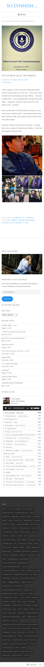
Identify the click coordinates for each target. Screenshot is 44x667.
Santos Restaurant (32, 613)
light (35, 574)
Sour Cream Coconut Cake (21, 628)
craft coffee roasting (8, 540)
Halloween (14, 555)
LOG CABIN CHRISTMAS (10, 364)
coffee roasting (24, 532)
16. (19, 460)
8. (19, 435)
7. (12, 432)
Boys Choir (18, 520)
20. (6, 472)
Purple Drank (6, 609)
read (14, 609)
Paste (19, 601)
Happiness (23, 555)
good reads (26, 551)
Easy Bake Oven (7, 543)
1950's (4, 509)
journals (38, 570)
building (11, 524)
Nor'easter (35, 597)
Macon (4, 582)
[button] (22, 155)
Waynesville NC (17, 655)
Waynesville (6, 655)
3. (10, 419)
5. (14, 425)
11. (14, 444)
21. (17, 476)
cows (25, 536)
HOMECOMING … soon (9, 325)
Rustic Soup (12, 613)
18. (19, 466)
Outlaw (13, 601)
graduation (23, 220)
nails (22, 597)
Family (14, 220)
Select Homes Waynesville (11, 616)
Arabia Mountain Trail (21, 512)
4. (10, 422)
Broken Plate (28, 520)
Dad (18, 540)
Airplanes (18, 509)
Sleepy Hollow (32, 616)
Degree (39, 540)
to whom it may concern (20, 640)
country (12, 536)
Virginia (23, 647)
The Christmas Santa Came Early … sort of (15, 351)
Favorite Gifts (6, 547)
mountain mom (7, 597)
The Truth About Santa (31, 636)
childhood (5, 528)
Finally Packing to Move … (10, 377)
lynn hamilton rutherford (28, 578)
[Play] (6, 408)
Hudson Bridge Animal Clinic (11, 566)
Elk (15, 543)
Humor (24, 566)
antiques (30, 509)
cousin (19, 536)
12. (7, 447)
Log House (15, 578)
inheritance (30, 570)
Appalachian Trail (7, 512)
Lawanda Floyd (7, 574)
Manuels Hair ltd (7, 586)
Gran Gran (5, 555)
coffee (16, 532)
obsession (5, 601)
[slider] (37, 408)
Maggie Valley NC (14, 582)
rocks (4, 613)
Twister (32, 643)
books (4, 520)
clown (34, 528)
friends (28, 547)
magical (23, 582)
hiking (38, 555)
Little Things (6, 578)
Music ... (16, 597)
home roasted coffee (9, 563)
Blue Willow (37, 516)
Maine (30, 582)
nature (28, 597)
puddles (35, 605)
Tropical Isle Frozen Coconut (19, 643)
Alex (9, 220)
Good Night (16, 551)
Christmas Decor (24, 528)
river (37, 609)
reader (19, 609)
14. (9, 454)
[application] (22, 408)
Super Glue (21, 632)
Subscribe (7, 299)
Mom (32, 590)
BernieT (22, 516)
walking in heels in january (10, 651)
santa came (21, 613)
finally (22, 547)
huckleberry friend (24, 563)
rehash (32, 609)
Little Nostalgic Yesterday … (19, 75)
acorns (11, 509)
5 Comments (6, 82)
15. (12, 457)
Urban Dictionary (7, 647)
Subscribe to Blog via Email (14, 279)
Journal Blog (18, 218)
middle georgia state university (12, 590)
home (4, 559)
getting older (36, 547)
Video (17, 647)
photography (6, 605)
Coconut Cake (7, 532)
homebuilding (12, 559)
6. (9, 429)
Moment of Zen (7, 593)
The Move (29, 218)
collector (5, 536)
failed (30, 543)
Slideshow (5, 620)
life (31, 574)
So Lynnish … (22, 6)
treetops (5, 643)
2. (15, 416)
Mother (31, 593)
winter (26, 655)
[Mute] (32, 408)
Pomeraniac (27, 605)
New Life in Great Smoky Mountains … (14, 338)
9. (16, 438)
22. (13, 479)
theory (20, 636)
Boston (10, 520)
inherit (22, 570)
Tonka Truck (6, 640)
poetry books (17, 605)
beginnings (14, 516)
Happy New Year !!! (8, 345)
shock (23, 616)
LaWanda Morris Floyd (21, 574)
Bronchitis (37, 520)
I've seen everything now (10, 570)
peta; (24, 601)
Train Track (33, 640)
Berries (29, 516)
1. (13, 413)
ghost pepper (6, 551)
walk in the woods (26, 651)
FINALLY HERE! (6, 357)
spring (14, 632)
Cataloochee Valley (22, 524)
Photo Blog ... (32, 601)
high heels (31, 555)
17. (13, 463)
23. (19, 482)
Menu (23, 15)
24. (19, 485)
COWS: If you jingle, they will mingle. (14, 332)
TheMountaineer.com (9, 636)
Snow (4, 628)
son (26, 223)
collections (34, 532)
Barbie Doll (5, 516)
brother (4, 524)
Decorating (31, 540)
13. (18, 451)
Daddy (24, 540)
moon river (23, 593)
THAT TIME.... (31, 632)
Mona (16, 593)
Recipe (26, 609)
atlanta (32, 512)
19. (13, 469)
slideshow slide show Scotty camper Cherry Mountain (19, 624)
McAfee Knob (19, 586)
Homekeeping (23, 559)
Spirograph (6, 632)
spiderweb (35, 628)
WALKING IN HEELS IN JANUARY (12, 383)
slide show (14, 620)
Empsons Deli (22, 543)
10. (15, 441)
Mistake (26, 590)
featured (15, 547)
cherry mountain (35, 524)
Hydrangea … (6, 370)
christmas (14, 528)
